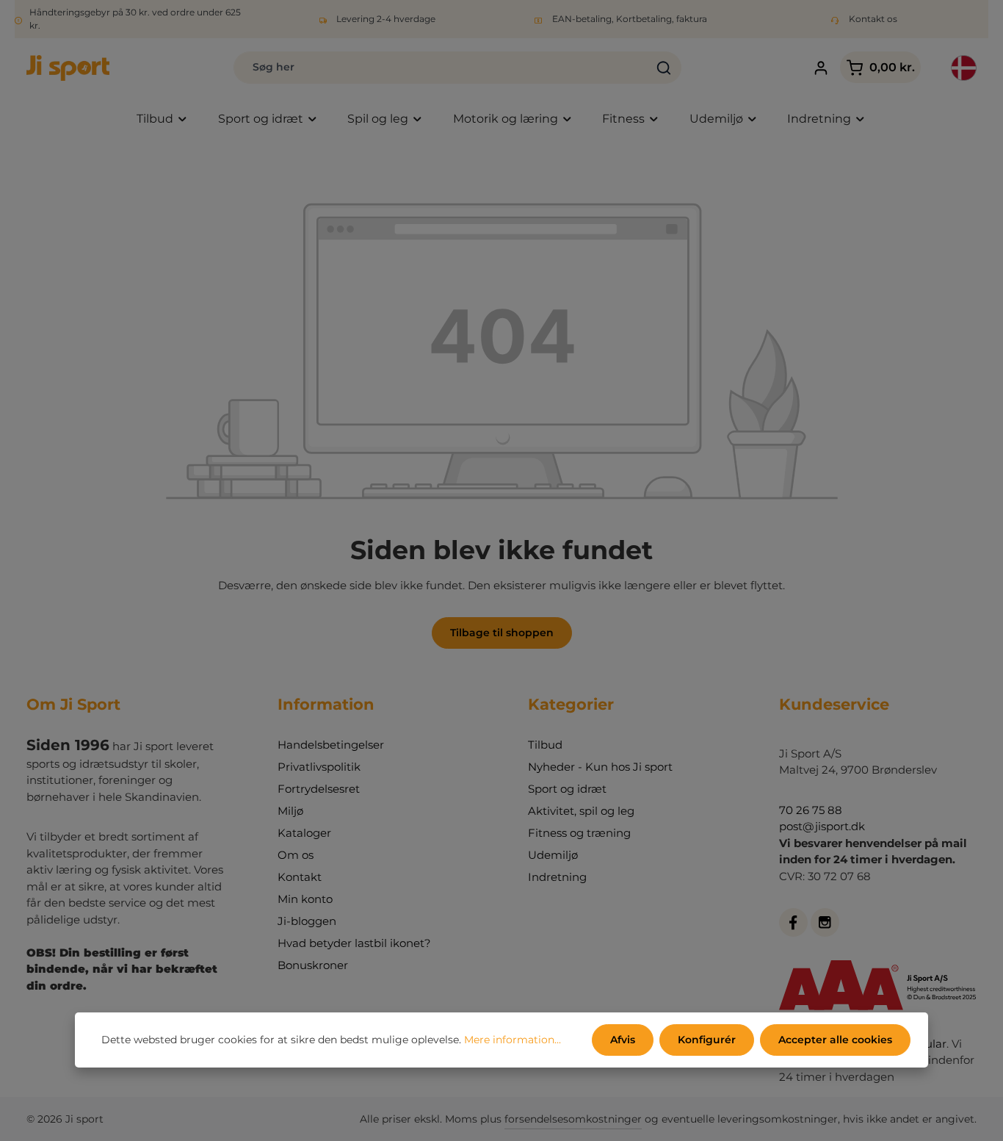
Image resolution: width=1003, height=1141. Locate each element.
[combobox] (440, 67)
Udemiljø (553, 855)
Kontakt (300, 877)
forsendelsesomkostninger (573, 1119)
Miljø (290, 811)
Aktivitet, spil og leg (581, 811)
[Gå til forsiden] (67, 67)
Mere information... (512, 1039)
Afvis (622, 1039)
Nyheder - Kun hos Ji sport (600, 767)
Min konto (305, 899)
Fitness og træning (579, 833)
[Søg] (664, 67)
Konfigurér (707, 1039)
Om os (296, 855)
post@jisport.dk (822, 826)
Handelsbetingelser (331, 745)
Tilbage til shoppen (502, 632)
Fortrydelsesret (319, 789)
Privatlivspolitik (319, 767)
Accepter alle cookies (835, 1039)
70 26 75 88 (810, 810)
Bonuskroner (313, 965)
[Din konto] (821, 68)
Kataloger (304, 833)
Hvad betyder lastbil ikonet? (354, 943)
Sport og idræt (567, 789)
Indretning (557, 877)
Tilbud (545, 745)
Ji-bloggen (307, 921)
